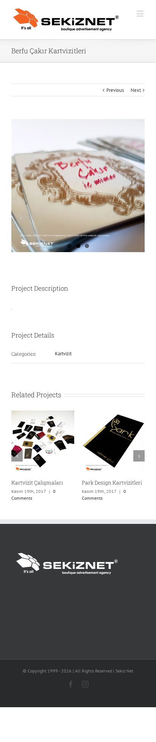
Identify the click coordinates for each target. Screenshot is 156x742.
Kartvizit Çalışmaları (37, 482)
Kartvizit (63, 353)
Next (136, 90)
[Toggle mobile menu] (141, 13)
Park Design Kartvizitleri (112, 482)
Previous (115, 90)
